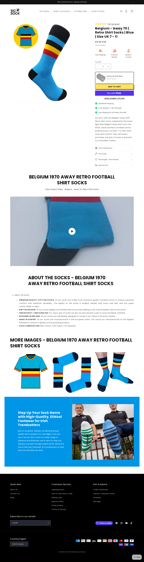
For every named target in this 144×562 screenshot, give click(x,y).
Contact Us (15, 493)
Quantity (98, 62)
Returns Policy (57, 501)
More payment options (115, 98)
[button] (45, 11)
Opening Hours (58, 489)
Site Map (97, 501)
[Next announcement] (133, 2)
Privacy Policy (57, 505)
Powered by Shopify (78, 552)
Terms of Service (59, 509)
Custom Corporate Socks (104, 493)
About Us (14, 489)
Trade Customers (100, 489)
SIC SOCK (68, 552)
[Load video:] (72, 231)
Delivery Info (57, 497)
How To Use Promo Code (62, 493)
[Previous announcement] (10, 2)
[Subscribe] (48, 523)
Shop (12, 497)
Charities (97, 497)
